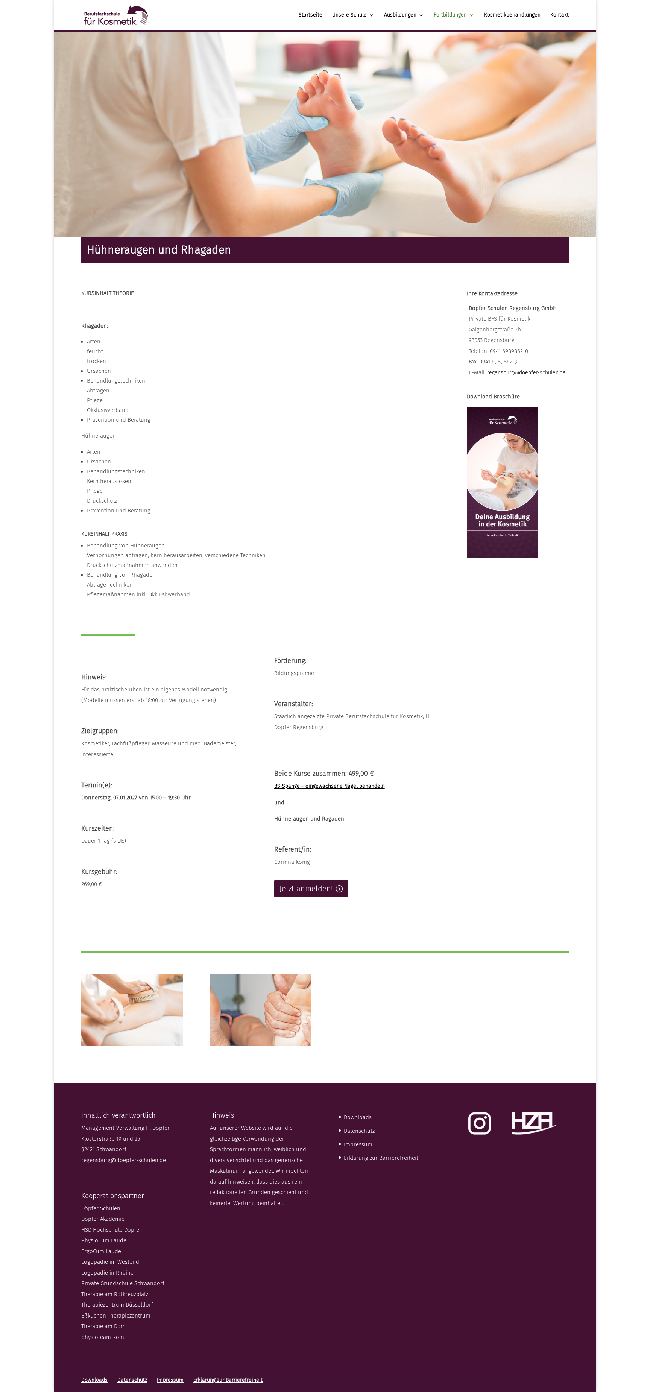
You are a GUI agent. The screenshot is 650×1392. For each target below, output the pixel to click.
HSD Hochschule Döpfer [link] (111, 1229)
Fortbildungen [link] (450, 15)
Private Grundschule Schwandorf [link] (122, 1283)
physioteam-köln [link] (102, 1337)
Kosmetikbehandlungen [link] (512, 15)
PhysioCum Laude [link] (103, 1240)
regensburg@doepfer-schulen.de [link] (526, 372)
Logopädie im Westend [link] (110, 1261)
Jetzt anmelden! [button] (306, 888)
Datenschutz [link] (359, 1131)
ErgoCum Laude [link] (101, 1251)
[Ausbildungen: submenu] (427, 20)
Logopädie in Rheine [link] (107, 1272)
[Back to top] (642, 1337)
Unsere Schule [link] (349, 15)
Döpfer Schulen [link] (100, 1208)
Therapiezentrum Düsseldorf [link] (117, 1304)
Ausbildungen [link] (400, 15)
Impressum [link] (358, 1144)
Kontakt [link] (559, 15)
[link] (116, 14)
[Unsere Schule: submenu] (378, 20)
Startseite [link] (310, 15)
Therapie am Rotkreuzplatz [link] (114, 1294)
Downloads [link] (358, 1117)
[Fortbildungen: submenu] (478, 20)
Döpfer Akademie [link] (103, 1219)
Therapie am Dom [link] (103, 1326)
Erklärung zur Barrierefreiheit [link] (381, 1158)
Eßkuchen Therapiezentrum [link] (115, 1315)
